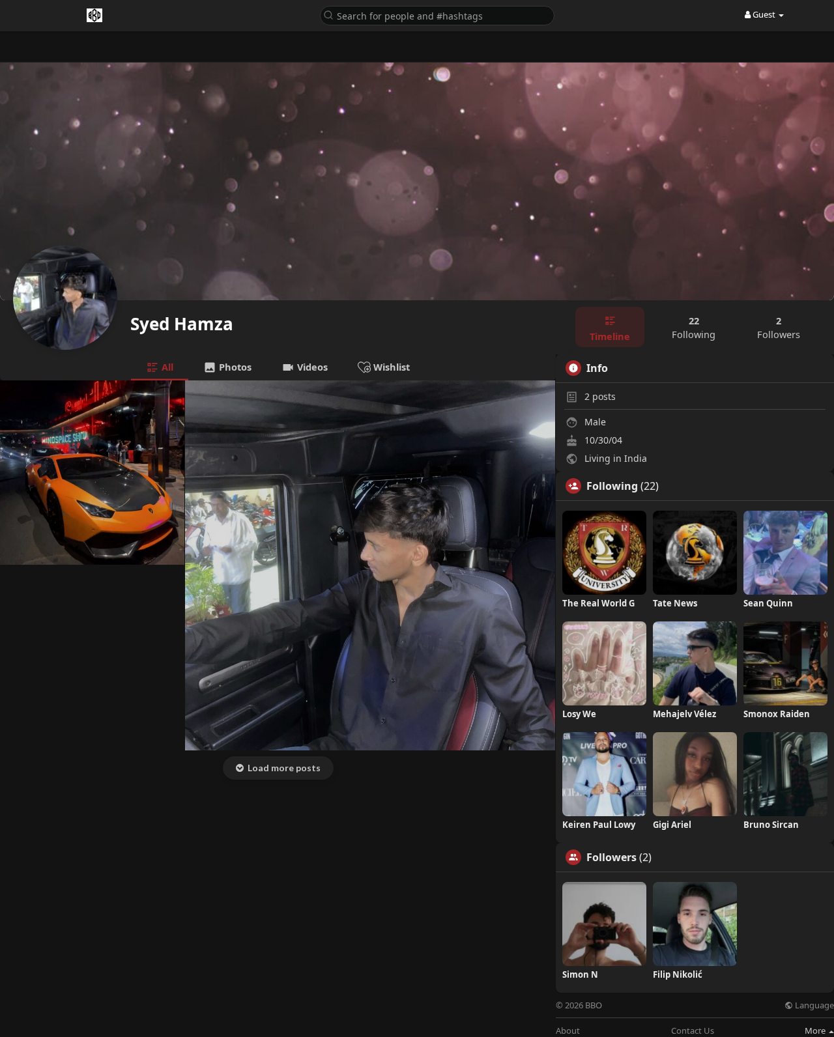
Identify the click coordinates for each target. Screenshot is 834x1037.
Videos (311, 366)
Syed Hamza (181, 323)
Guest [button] (764, 14)
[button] (437, 14)
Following (612, 486)
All (166, 366)
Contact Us (692, 1031)
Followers (611, 857)
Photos (234, 366)
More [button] (816, 1030)
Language (813, 1005)
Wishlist (390, 366)
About (568, 1031)
